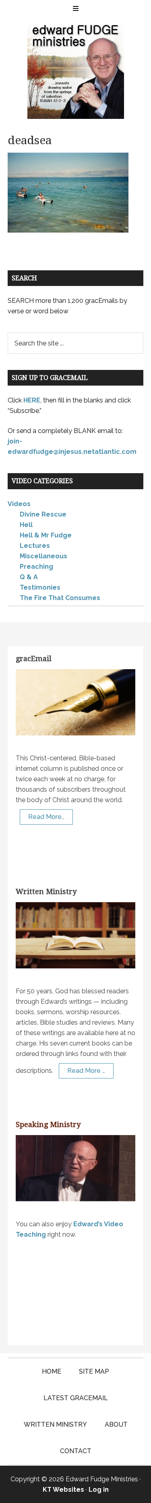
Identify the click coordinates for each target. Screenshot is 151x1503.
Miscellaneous (43, 556)
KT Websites (63, 1489)
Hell (26, 525)
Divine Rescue (43, 514)
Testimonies (40, 587)
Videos (19, 504)
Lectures (35, 545)
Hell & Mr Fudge (46, 535)
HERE (31, 400)
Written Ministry (46, 891)
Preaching (36, 566)
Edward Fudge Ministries (76, 70)
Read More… (46, 817)
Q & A (29, 577)
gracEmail (34, 658)
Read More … (86, 1070)
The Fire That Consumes (60, 598)
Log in (99, 1489)
